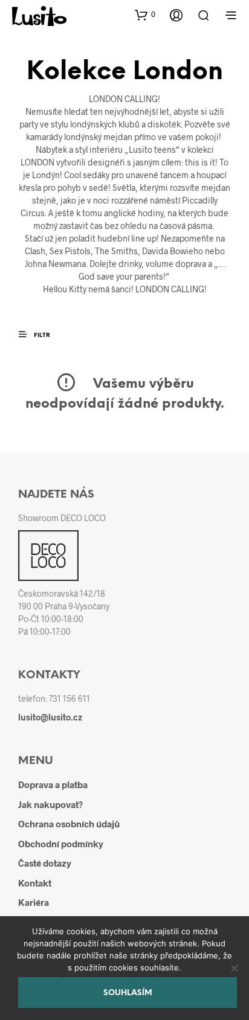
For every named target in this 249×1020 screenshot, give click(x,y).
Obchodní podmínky (60, 843)
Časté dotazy (44, 863)
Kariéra (33, 902)
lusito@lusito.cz (50, 717)
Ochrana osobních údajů (69, 823)
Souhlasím (127, 993)
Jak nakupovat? (50, 804)
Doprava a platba (53, 784)
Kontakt (34, 882)
